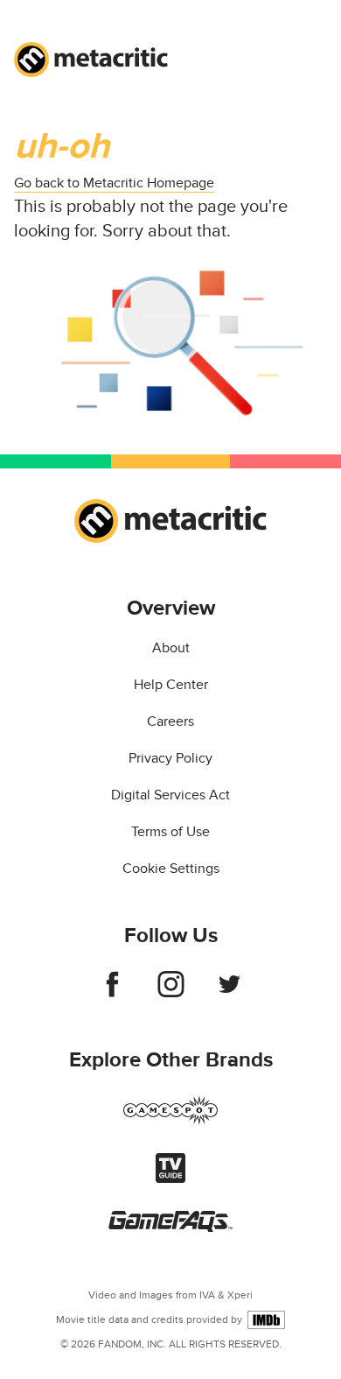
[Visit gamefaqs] (170, 1227)
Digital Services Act (170, 795)
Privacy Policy (170, 758)
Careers (170, 721)
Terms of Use (170, 832)
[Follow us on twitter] (229, 993)
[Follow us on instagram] (171, 993)
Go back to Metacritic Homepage (114, 183)
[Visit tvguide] (170, 1178)
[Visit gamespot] (170, 1120)
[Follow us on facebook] (112, 993)
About (171, 648)
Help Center (171, 684)
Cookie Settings (170, 868)
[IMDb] (266, 1320)
